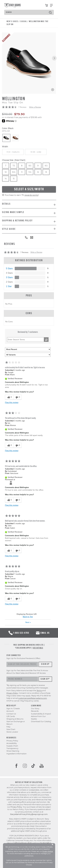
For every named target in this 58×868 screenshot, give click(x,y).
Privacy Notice (47, 851)
